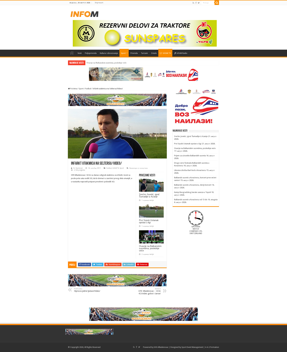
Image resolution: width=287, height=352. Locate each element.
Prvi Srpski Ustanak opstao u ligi (149, 221)
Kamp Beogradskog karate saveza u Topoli (192, 192)
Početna (72, 53)
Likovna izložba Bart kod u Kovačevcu (190, 170)
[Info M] (84, 13)
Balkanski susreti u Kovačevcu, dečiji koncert (192, 185)
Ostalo (154, 53)
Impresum (99, 3)
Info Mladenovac (161, 347)
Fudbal (88, 88)
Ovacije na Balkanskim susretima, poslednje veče (106, 63)
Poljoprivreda (91, 53)
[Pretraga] (217, 2)
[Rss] (193, 3)
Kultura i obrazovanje (109, 53)
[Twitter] (198, 3)
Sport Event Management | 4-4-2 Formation (200, 347)
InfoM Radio (182, 53)
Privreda (134, 53)
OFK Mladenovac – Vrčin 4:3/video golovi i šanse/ (149, 291)
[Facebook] (196, 3)
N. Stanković (78, 168)
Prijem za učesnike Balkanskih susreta (190, 155)
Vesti (80, 53)
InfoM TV (167, 53)
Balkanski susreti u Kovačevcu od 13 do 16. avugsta (195, 199)
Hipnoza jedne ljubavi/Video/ (87, 290)
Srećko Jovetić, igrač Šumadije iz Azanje (149, 195)
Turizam (144, 53)
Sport (123, 53)
